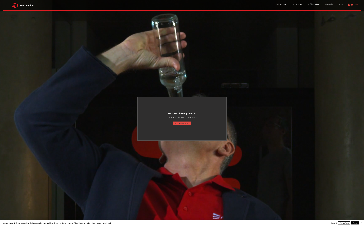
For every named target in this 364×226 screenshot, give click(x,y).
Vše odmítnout (344, 223)
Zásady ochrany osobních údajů (101, 223)
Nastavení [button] (334, 223)
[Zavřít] (362, 222)
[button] (349, 4)
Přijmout (355, 223)
